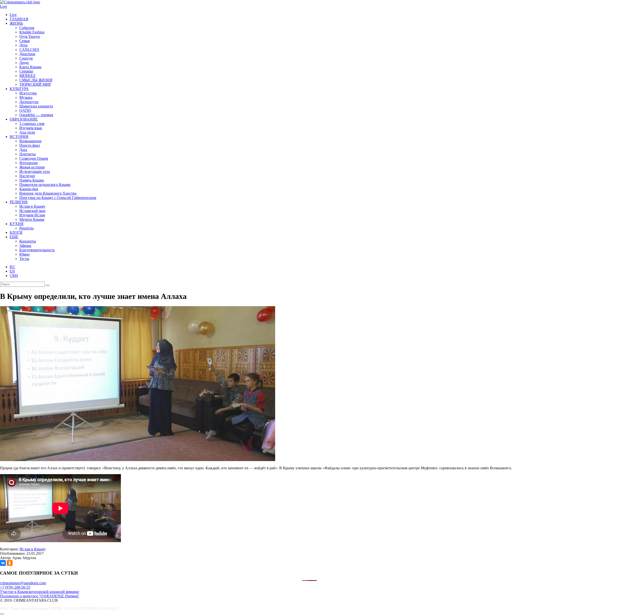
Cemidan (26, 71)
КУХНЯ (16, 224)
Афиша (25, 245)
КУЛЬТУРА (19, 89)
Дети (23, 45)
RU (12, 267)
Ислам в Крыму (32, 206)
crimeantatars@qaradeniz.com (23, 583)
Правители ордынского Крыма (44, 184)
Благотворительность (37, 250)
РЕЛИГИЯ (19, 202)
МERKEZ (27, 76)
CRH (14, 275)
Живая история (31, 167)
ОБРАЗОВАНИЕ (24, 119)
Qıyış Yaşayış (29, 36)
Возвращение (30, 141)
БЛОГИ (16, 232)
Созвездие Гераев (33, 158)
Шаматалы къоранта (36, 106)
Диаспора (27, 54)
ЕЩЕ (14, 237)
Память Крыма (31, 180)
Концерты (27, 241)
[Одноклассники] (10, 563)
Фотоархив (28, 163)
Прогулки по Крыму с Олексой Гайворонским (57, 198)
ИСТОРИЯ (19, 137)
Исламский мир (32, 211)
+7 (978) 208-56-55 (15, 587)
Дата (23, 150)
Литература (28, 102)
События (26, 28)
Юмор (24, 254)
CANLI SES (29, 49)
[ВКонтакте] (3, 563)
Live (3, 6)
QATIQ (25, 110)
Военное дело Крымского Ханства (47, 193)
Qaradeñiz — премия (36, 115)
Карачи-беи (28, 189)
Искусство (28, 93)
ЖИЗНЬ (16, 23)
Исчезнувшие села (34, 171)
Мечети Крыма (31, 219)
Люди (24, 63)
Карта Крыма (30, 67)
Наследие (27, 176)
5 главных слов (31, 123)
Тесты (24, 259)
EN (12, 271)
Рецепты (26, 228)
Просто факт (29, 145)
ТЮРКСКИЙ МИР (35, 84)
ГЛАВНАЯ (19, 19)
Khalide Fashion (31, 32)
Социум (26, 58)
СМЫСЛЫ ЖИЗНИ (35, 80)
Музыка (25, 97)
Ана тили (27, 132)
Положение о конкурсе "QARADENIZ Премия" (39, 596)
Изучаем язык (30, 128)
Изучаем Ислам (32, 215)
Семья (24, 41)
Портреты (27, 154)
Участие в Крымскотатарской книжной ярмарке (39, 592)
